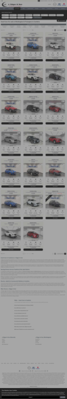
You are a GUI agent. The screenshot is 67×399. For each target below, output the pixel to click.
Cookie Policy (62, 393)
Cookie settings (63, 397)
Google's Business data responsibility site (35, 394)
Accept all (30, 397)
